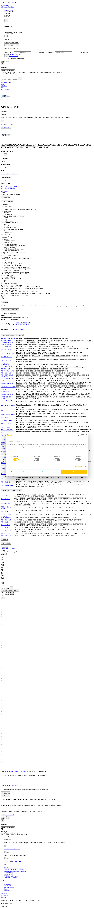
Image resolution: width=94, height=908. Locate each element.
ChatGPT (5, 548)
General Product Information (10, 309)
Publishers (4, 86)
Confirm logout (14, 42)
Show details (79, 466)
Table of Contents (8, 201)
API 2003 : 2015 (6, 520)
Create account (9, 815)
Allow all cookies (73, 472)
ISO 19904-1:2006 (6, 367)
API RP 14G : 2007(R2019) (9, 186)
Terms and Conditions (10, 877)
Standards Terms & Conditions (13, 868)
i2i (1, 5)
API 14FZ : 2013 (6, 503)
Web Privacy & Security (11, 876)
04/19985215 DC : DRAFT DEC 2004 (7, 341)
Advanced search (6, 82)
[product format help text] (11, 587)
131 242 (14, 2)
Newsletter (7, 884)
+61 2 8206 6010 (16, 861)
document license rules (15, 785)
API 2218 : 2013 (6, 373)
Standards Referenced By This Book (13, 335)
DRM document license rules (17, 771)
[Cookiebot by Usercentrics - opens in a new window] (79, 435)
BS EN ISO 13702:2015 (8, 414)
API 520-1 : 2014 (6, 514)
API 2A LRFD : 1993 (7, 353)
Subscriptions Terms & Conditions (14, 869)
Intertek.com (6, 5)
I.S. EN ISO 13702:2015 (8, 387)
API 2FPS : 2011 (6, 346)
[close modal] (6, 36)
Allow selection (47, 472)
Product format (5, 588)
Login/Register (11, 45)
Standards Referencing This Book (12, 490)
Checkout (6, 796)
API (2, 87)
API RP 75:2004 (6, 349)
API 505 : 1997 (5, 433)
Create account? (13, 56)
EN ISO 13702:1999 (7, 485)
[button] (4, 554)
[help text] (2, 121)
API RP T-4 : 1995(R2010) (5, 364)
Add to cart (6, 197)
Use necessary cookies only (20, 472)
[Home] (7, 7)
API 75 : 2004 (5, 465)
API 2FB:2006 (5, 418)
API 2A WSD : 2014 (7, 430)
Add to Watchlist (5, 127)
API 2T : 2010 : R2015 (8, 371)
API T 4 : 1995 (5, 369)
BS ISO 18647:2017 (7, 344)
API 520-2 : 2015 (6, 533)
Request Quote (5, 816)
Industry (5, 539)
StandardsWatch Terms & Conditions (15, 871)
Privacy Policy (8, 874)
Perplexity (13, 548)
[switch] (36, 459)
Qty (2, 595)
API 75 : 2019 (5, 410)
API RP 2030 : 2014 (7, 530)
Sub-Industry (6, 543)
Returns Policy (8, 872)
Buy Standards (8, 10)
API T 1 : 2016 (5, 527)
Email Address (26, 52)
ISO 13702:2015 (6, 360)
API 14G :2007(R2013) (8, 188)
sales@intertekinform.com (12, 849)
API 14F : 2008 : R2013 (8, 406)
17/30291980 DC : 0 (7, 394)
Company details (9, 887)
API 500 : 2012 (5, 482)
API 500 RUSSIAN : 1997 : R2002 (7, 375)
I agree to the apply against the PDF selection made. (24, 771)
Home (2, 84)
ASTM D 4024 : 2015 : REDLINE (6, 507)
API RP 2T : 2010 (6, 420)
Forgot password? (15, 54)
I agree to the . (11, 785)
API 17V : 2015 (5, 427)
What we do (7, 885)
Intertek (6, 889)
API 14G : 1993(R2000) (22, 329)
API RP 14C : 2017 (6, 357)
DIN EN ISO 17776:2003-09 (5, 390)
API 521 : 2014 (5, 522)
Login (6, 56)
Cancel (7, 42)
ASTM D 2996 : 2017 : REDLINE (6, 517)
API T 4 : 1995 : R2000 (8, 339)
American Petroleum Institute (9, 174)
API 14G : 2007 (5, 89)
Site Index (7, 890)
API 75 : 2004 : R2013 (7, 423)
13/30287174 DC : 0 (7, 383)
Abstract (5, 302)
